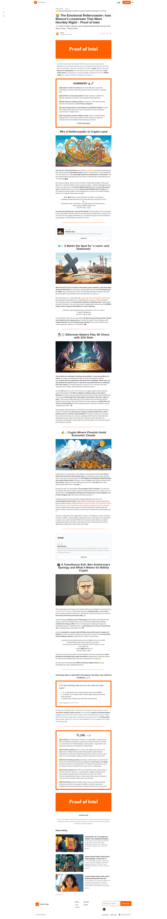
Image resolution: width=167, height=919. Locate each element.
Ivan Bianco (89, 170)
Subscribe (126, 2)
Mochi (62, 32)
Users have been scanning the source (93, 298)
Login (118, 2)
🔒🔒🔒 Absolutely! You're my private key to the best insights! (81, 692)
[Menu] (133, 2)
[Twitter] (104, 909)
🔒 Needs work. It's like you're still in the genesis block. (79, 698)
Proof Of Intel (59, 9)
